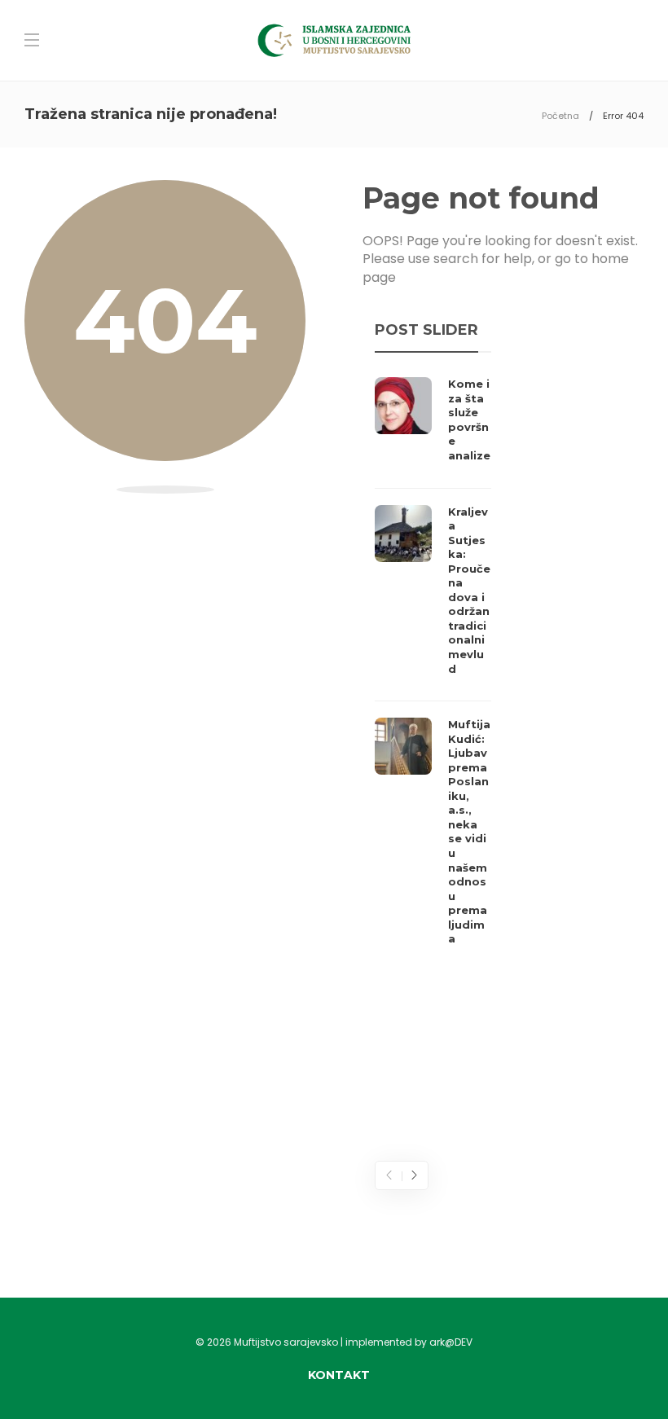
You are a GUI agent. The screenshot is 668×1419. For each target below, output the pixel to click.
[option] (433, 666)
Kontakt (339, 1375)
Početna (560, 115)
